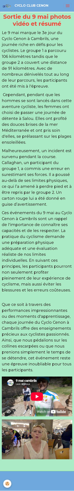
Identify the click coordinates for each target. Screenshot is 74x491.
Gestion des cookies (37, 486)
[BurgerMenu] (67, 5)
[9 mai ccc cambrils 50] (37, 439)
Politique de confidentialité (37, 482)
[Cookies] (7, 484)
